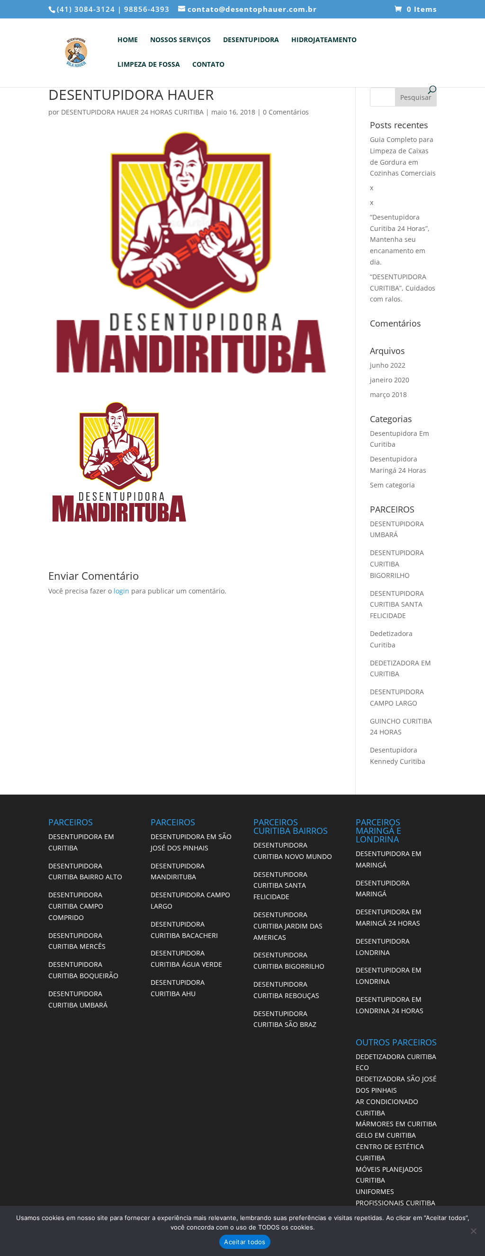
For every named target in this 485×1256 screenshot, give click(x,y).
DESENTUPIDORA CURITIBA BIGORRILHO (397, 564)
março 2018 (388, 394)
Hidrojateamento (324, 40)
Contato (208, 65)
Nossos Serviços (180, 40)
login (121, 590)
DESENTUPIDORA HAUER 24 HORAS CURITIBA (132, 111)
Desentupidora (251, 40)
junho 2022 (387, 365)
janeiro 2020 (389, 379)
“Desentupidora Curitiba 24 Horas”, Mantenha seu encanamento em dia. (400, 239)
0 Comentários (286, 111)
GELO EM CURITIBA (386, 1135)
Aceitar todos (244, 1242)
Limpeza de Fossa (148, 65)
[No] (473, 1231)
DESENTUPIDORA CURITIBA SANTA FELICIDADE (397, 604)
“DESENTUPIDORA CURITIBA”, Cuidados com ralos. (402, 288)
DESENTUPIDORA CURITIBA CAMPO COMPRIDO (75, 906)
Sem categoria (392, 484)
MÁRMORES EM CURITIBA (396, 1123)
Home (127, 40)
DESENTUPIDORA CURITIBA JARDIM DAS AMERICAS (288, 926)
